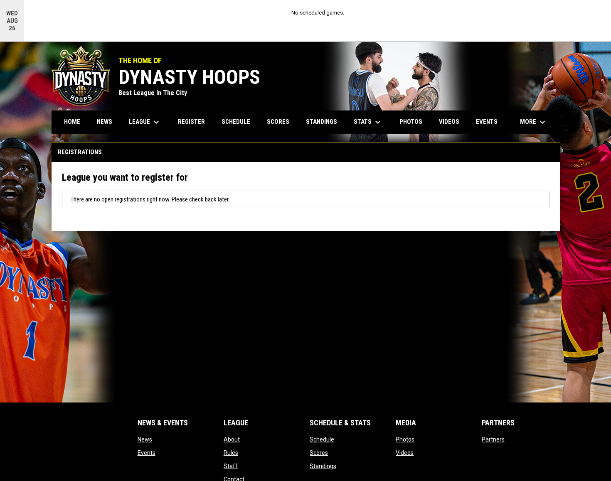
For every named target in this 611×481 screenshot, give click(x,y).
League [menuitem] (145, 122)
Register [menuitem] (191, 121)
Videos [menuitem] (449, 121)
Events (146, 452)
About (232, 439)
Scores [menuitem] (278, 121)
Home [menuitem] (72, 121)
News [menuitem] (104, 121)
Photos (405, 439)
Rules (231, 452)
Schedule (322, 439)
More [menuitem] (533, 122)
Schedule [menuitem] (236, 121)
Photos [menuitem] (410, 121)
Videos (405, 452)
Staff (231, 466)
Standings (323, 466)
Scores (319, 452)
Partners (493, 439)
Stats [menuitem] (368, 122)
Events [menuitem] (487, 121)
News (145, 439)
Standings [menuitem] (321, 121)
